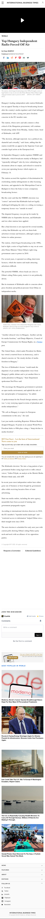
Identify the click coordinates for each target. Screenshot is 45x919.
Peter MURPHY (9, 51)
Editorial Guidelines (33, 551)
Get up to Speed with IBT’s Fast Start (31, 654)
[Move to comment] (28, 58)
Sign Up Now (12, 657)
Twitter (39, 342)
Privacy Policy (21, 458)
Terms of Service (9, 458)
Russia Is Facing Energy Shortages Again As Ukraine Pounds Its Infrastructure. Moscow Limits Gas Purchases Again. (22, 738)
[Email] (24, 58)
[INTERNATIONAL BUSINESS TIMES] (22, 3)
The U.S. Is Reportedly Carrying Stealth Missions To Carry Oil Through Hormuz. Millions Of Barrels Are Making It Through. (20, 818)
